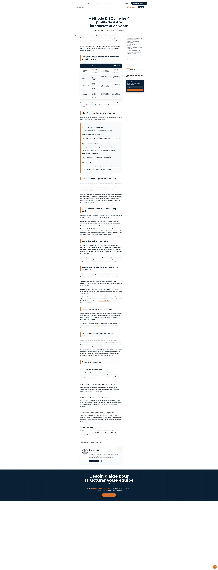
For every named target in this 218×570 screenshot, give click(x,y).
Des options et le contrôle (88, 160)
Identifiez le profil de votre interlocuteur (133, 42)
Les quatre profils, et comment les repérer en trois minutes (134, 39)
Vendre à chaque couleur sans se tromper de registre (134, 53)
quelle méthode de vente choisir (91, 327)
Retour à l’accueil (80, 7)
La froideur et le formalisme (107, 169)
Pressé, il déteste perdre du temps (90, 147)
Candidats (97, 3)
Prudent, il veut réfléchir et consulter (91, 150)
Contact (126, 3)
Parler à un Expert (109, 495)
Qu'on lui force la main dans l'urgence (91, 166)
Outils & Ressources (108, 3)
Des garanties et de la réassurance (103, 157)
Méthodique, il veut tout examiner (108, 150)
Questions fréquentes (131, 59)
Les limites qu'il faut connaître (133, 50)
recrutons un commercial (96, 344)
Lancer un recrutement (138, 3)
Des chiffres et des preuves (89, 157)
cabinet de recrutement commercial (100, 488)
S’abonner (141, 7)
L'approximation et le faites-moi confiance (110, 166)
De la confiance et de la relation (102, 160)
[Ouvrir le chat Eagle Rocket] (215, 567)
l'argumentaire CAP (104, 300)
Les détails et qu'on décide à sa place (91, 169)
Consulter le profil (94, 461)
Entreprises (88, 3)
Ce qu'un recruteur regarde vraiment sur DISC (133, 57)
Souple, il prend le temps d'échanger (107, 147)
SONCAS (97, 325)
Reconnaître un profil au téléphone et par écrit (134, 48)
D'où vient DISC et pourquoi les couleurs (134, 45)
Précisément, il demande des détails (110, 141)
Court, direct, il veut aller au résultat (90, 138)
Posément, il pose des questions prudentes (92, 141)
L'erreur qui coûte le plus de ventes (134, 55)
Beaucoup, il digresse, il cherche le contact (109, 138)
